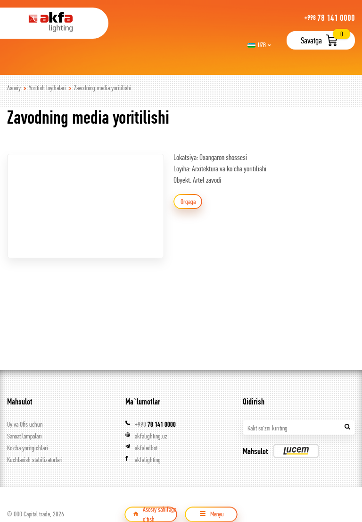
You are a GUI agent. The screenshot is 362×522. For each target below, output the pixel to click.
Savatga (311, 40)
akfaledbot (146, 448)
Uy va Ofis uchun (24, 424)
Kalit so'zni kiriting (267, 428)
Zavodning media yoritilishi (103, 88)
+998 (155, 424)
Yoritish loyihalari (47, 88)
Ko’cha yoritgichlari (27, 448)
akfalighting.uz (151, 436)
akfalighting (148, 459)
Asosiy (14, 88)
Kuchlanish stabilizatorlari (35, 459)
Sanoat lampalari (24, 436)
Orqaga (188, 201)
